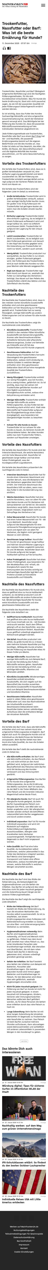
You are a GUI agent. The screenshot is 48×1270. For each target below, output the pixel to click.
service (24, 1041)
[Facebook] (16, 1218)
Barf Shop (36, 136)
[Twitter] (24, 1218)
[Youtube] (32, 1218)
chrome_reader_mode (9, 48)
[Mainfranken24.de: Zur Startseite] (15, 5)
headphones (4, 48)
